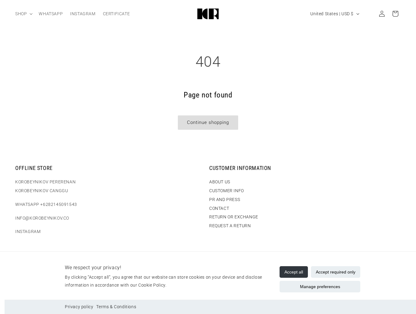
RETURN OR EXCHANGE (233, 216)
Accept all (293, 272)
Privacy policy (79, 306)
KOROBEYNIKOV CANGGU (41, 190)
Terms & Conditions (116, 306)
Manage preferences (320, 286)
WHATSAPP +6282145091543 (46, 204)
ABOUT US (219, 181)
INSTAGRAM (28, 231)
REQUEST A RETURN (230, 225)
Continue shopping (208, 122)
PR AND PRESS (224, 199)
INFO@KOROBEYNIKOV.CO (42, 218)
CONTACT (219, 208)
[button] (23, 13)
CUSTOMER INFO (226, 190)
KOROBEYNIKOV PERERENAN (45, 181)
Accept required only (335, 272)
